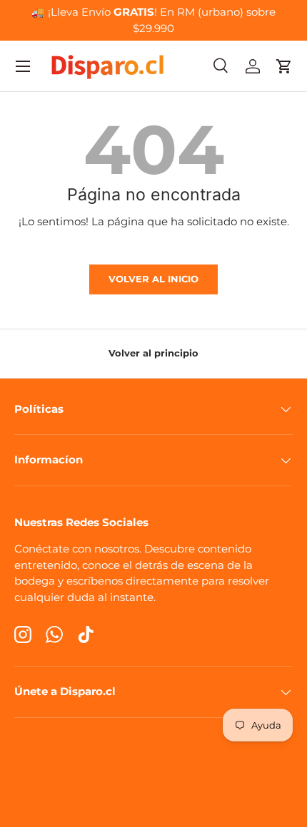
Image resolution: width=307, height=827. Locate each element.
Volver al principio (153, 353)
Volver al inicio (153, 278)
